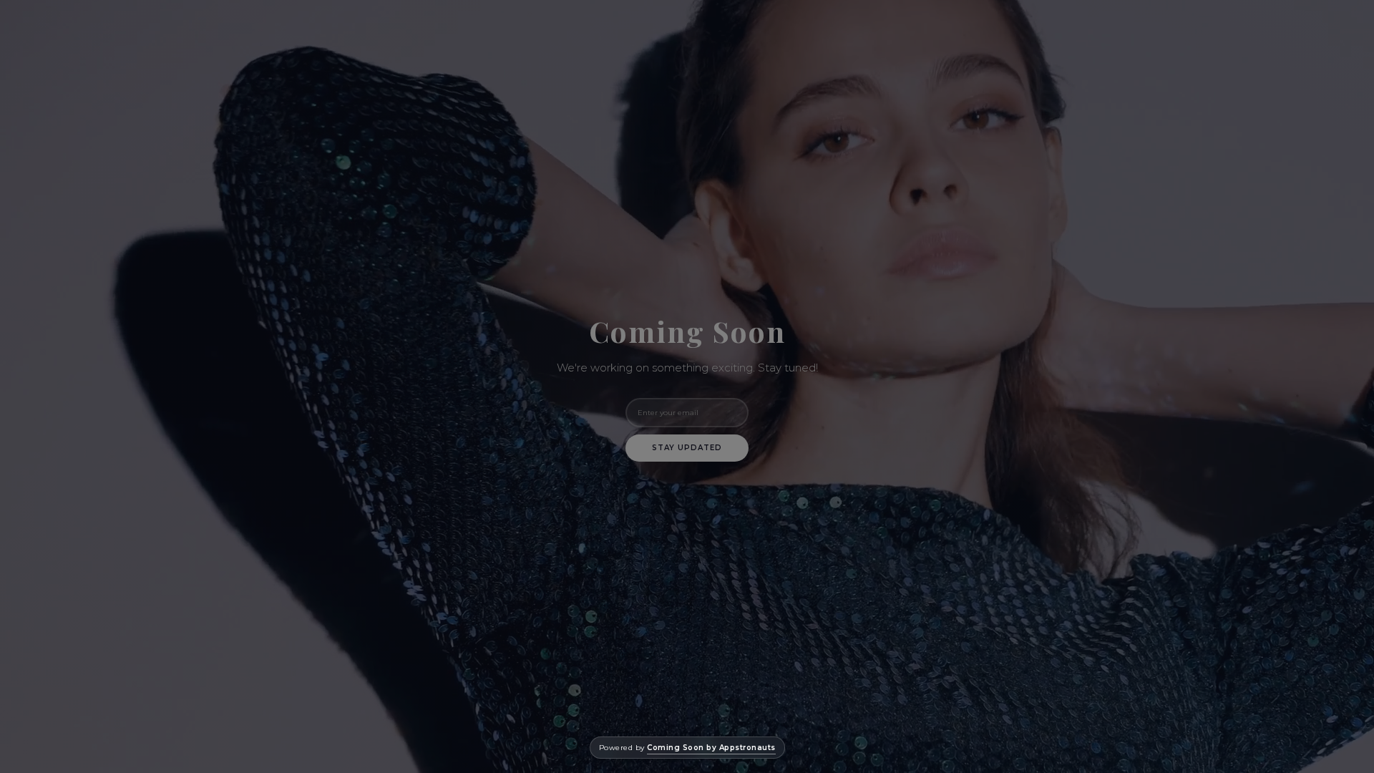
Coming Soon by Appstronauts (711, 747)
